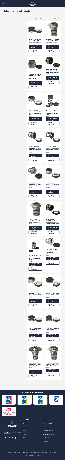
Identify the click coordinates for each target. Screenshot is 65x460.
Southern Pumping (16, 452)
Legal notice (38, 455)
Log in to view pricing (35, 46)
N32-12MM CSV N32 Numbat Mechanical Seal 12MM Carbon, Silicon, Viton (52, 112)
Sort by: (36, 18)
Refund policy (44, 452)
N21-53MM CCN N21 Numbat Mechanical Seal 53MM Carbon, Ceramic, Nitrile (35, 149)
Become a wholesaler (34, 51)
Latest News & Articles (48, 430)
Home (24, 423)
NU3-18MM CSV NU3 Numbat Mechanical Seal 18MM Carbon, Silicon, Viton (52, 251)
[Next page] (54, 385)
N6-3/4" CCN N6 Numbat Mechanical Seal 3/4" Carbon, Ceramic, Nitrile (35, 41)
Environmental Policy (48, 434)
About (25, 427)
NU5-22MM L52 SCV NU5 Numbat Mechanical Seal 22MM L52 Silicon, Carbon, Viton (35, 76)
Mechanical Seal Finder (49, 423)
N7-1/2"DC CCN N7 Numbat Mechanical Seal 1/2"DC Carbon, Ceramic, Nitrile (52, 294)
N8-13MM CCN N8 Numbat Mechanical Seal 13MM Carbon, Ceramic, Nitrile (52, 185)
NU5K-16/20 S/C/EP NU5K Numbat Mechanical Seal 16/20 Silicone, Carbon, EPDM (35, 257)
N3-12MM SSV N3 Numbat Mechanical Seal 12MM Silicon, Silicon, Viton (52, 364)
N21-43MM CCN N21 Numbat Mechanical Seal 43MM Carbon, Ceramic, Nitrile (52, 149)
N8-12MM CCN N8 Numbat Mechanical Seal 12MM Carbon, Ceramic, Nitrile (35, 112)
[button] (3, 3)
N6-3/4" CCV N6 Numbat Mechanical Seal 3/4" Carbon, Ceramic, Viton (35, 329)
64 (50, 385)
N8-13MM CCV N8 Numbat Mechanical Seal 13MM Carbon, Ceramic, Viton (35, 294)
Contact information (34, 452)
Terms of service (29, 455)
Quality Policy (46, 437)
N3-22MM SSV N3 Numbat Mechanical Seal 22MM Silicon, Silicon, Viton (35, 221)
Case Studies (46, 427)
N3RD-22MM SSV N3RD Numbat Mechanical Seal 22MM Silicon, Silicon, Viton (35, 365)
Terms (24, 434)
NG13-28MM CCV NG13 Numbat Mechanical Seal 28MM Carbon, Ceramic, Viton (52, 71)
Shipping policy (53, 452)
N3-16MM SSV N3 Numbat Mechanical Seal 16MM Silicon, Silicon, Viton (52, 41)
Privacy (25, 437)
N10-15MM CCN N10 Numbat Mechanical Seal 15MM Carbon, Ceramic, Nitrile (35, 185)
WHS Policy (46, 441)
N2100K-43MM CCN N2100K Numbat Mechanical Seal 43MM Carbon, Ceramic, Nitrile (52, 221)
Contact (25, 430)
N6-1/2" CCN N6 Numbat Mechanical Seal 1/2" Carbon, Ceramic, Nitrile (52, 329)
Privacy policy (25, 452)
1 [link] (33, 385)
